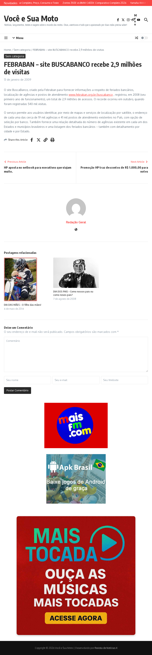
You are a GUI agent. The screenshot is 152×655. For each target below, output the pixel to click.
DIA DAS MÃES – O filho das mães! (22, 304)
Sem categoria (21, 49)
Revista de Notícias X (106, 647)
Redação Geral (76, 222)
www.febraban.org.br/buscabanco (91, 94)
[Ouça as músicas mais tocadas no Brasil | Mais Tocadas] (76, 575)
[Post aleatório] (136, 37)
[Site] (76, 229)
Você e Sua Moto (31, 18)
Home (7, 49)
